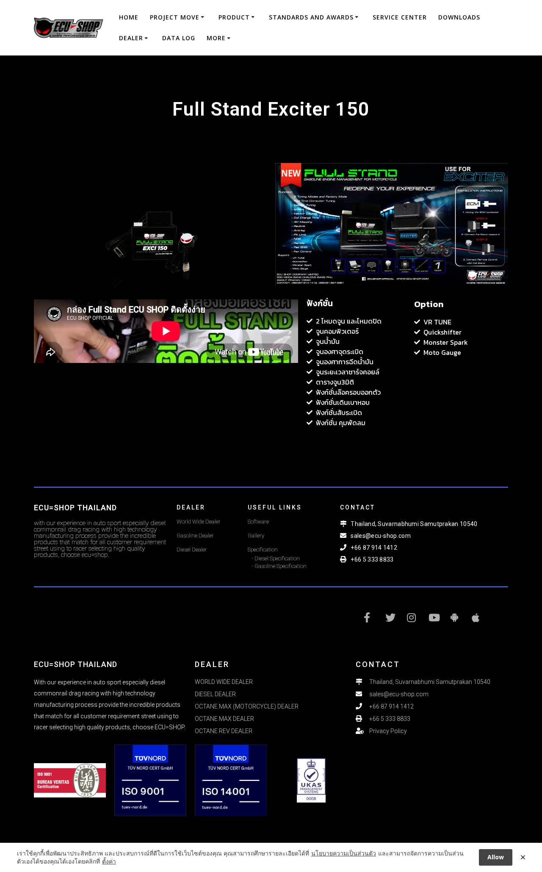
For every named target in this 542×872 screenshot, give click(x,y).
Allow (495, 857)
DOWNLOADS (459, 17)
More (216, 38)
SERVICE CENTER (400, 17)
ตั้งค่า (109, 861)
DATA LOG (178, 38)
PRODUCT (234, 17)
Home (128, 17)
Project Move (174, 17)
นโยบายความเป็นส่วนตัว (343, 853)
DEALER (131, 38)
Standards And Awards (311, 17)
